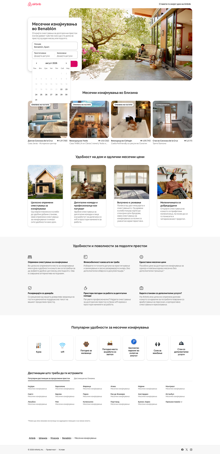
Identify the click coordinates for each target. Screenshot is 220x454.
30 (66, 94)
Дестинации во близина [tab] (84, 378)
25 (41, 94)
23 (66, 89)
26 (46, 94)
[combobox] (55, 46)
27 (51, 94)
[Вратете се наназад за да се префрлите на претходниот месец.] (36, 63)
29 (61, 94)
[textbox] (43, 55)
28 (56, 94)
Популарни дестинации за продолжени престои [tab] (49, 378)
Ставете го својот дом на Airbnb (175, 4)
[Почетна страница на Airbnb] (34, 4)
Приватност (51, 449)
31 (36, 100)
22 (61, 89)
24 (36, 94)
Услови (62, 449)
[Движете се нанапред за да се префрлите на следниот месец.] (66, 63)
